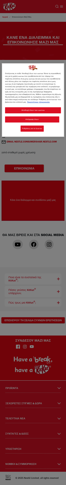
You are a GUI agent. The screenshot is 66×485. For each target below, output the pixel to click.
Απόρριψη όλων (32, 119)
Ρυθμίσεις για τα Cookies (32, 128)
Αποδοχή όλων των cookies (33, 110)
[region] (33, 100)
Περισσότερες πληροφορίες (38, 102)
